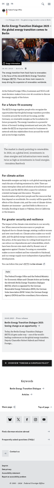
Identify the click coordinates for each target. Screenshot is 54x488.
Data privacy (6, 469)
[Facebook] (28, 419)
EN (7, 3)
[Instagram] (36, 419)
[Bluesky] (11, 419)
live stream (37, 264)
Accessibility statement (11, 473)
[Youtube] (45, 419)
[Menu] (49, 4)
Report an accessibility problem (14, 477)
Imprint (5, 466)
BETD (13, 79)
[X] (19, 419)
